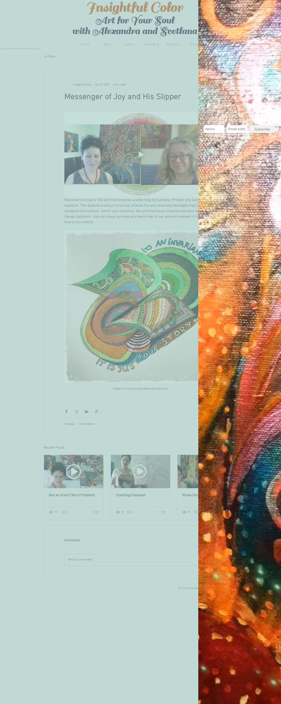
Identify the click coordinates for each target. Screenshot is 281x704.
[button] (238, 93)
